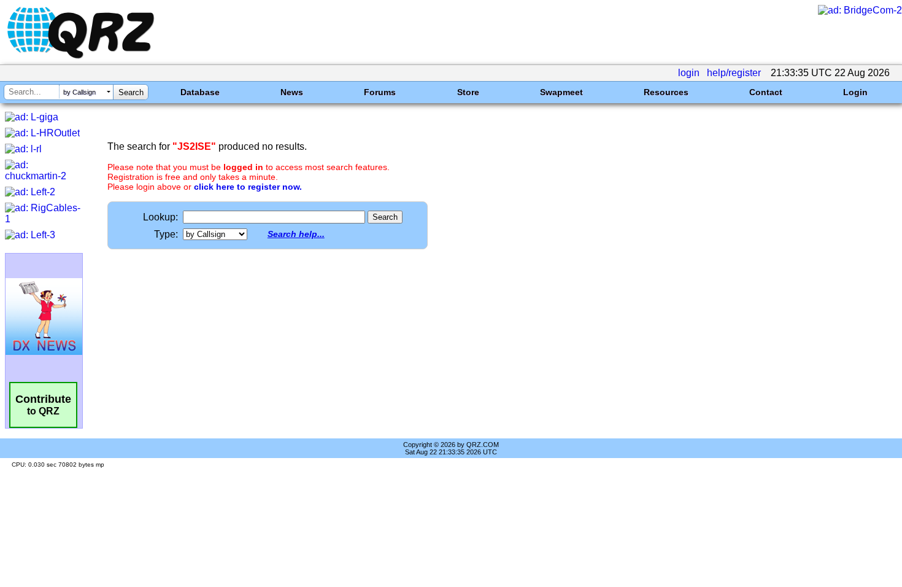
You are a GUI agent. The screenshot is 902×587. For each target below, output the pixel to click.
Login (855, 92)
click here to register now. (248, 187)
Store (468, 92)
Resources (666, 92)
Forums (380, 92)
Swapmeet (561, 92)
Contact (765, 92)
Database (200, 92)
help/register (734, 73)
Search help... (296, 234)
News (291, 92)
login (689, 73)
